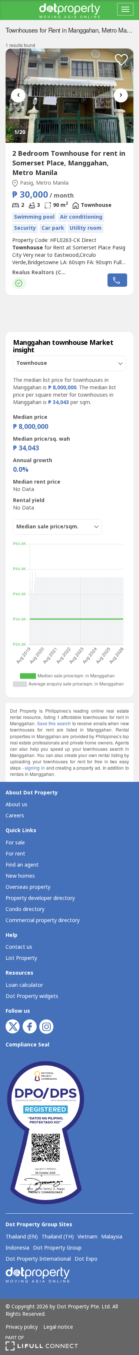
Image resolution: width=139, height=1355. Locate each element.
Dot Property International (38, 1259)
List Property (21, 958)
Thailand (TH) (58, 1237)
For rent (15, 854)
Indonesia (17, 1248)
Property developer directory (40, 898)
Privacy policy (22, 1327)
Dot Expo (86, 1259)
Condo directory (25, 909)
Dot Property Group (57, 1248)
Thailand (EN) (22, 1237)
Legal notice (58, 1327)
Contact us (19, 947)
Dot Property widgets (32, 996)
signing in (35, 767)
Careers (15, 816)
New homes (20, 876)
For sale (15, 843)
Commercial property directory (43, 920)
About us (16, 804)
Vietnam (87, 1237)
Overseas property (28, 887)
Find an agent (22, 865)
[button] (121, 60)
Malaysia (111, 1237)
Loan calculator (24, 985)
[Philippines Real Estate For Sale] (69, 10)
